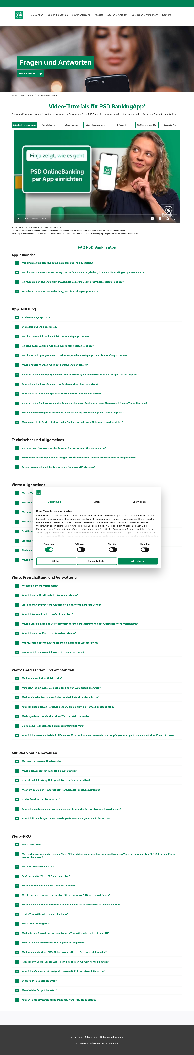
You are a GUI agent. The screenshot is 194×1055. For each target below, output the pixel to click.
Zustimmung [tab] (54, 502)
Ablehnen (56, 561)
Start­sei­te (16, 95)
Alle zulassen (137, 561)
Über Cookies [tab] (139, 502)
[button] (97, 263)
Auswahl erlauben (97, 561)
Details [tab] (97, 502)
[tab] (24, 125)
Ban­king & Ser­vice (30, 95)
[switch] (81, 550)
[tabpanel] (97, 177)
